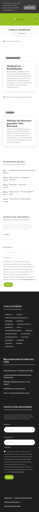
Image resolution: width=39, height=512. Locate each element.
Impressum (8, 498)
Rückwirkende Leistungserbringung (19, 199)
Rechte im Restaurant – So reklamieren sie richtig (18, 370)
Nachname (6, 234)
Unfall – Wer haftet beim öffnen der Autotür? (17, 393)
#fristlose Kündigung (24, 324)
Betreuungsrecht (10, 112)
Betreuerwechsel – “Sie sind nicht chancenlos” (19, 178)
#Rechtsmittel (25, 333)
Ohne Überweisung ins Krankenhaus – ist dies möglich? (17, 383)
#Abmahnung (9, 314)
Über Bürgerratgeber (12, 506)
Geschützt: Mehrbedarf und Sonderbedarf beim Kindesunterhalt (17, 376)
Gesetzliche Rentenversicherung (13, 57)
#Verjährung (9, 340)
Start (14, 33)
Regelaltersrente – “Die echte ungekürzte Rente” (21, 193)
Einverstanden (29, 7)
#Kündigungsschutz (11, 333)
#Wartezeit (8, 343)
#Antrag (19, 314)
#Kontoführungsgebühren (13, 330)
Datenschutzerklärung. (29, 279)
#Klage (19, 327)
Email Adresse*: (8, 247)
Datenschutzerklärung (23, 498)
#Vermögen (20, 340)
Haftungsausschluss (12, 502)
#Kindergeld (9, 327)
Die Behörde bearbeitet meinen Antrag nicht (22, 170)
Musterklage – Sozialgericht (17, 184)
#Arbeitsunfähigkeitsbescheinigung (16, 317)
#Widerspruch (9, 346)
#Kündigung (29, 330)
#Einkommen (8, 321)
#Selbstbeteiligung (11, 337)
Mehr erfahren (32, 5)
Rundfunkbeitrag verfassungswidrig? (14, 388)
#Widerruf (19, 343)
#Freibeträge (9, 324)
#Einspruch (20, 321)
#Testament (24, 337)
